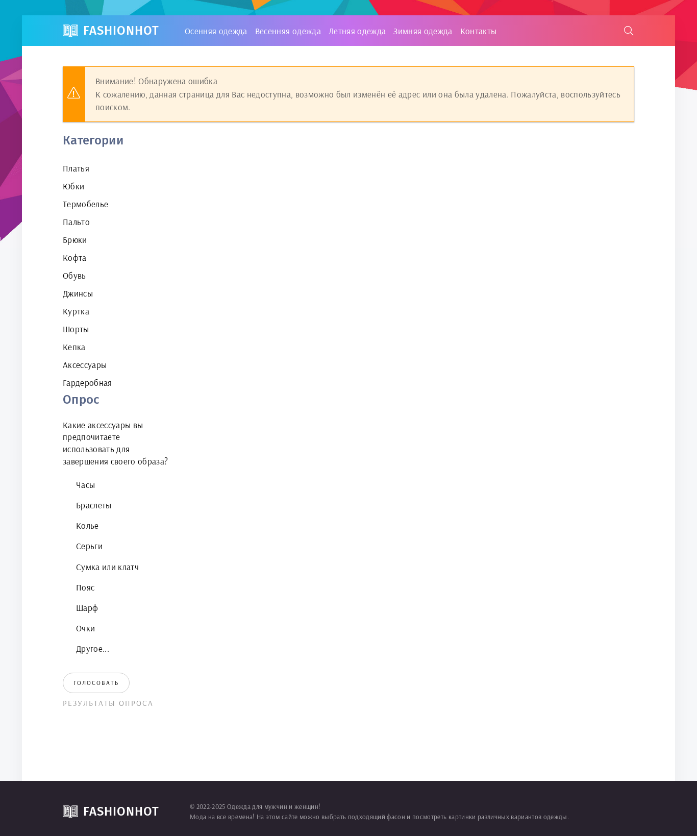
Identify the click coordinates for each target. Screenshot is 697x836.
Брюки (75, 239)
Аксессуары (85, 364)
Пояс (85, 587)
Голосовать (96, 682)
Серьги (89, 545)
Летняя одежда (357, 31)
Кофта (75, 257)
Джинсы (78, 293)
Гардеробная (87, 382)
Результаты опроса (108, 703)
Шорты (76, 329)
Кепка (74, 346)
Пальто (76, 221)
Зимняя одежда (422, 31)
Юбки (73, 186)
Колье (87, 525)
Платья (76, 168)
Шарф (87, 607)
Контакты (478, 31)
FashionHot (121, 30)
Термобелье (85, 204)
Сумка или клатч (107, 566)
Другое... (92, 648)
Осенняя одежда (216, 31)
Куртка (76, 311)
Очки (85, 628)
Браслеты (94, 505)
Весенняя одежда (288, 31)
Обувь (74, 275)
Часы (85, 484)
